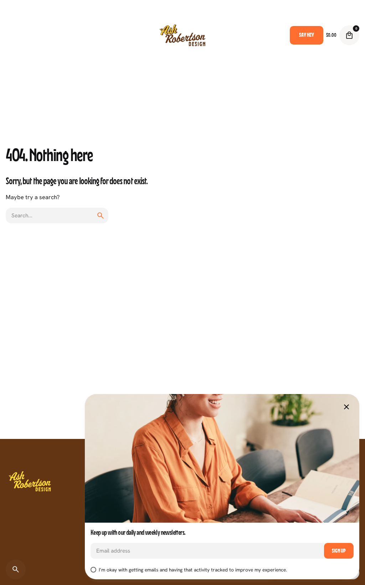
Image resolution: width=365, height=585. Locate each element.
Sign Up (339, 550)
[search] (100, 215)
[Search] (16, 569)
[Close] (346, 406)
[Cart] (349, 35)
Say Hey (306, 34)
